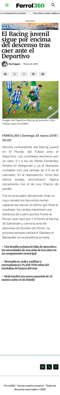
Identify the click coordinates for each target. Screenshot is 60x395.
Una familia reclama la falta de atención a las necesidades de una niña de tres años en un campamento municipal (29, 250)
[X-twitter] (49, 367)
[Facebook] (42, 367)
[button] (5, 74)
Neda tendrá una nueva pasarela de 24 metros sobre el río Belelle (27, 278)
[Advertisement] (30, 313)
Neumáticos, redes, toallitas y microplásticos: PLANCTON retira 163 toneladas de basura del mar (25, 265)
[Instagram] (55, 367)
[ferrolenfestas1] (30, 29)
